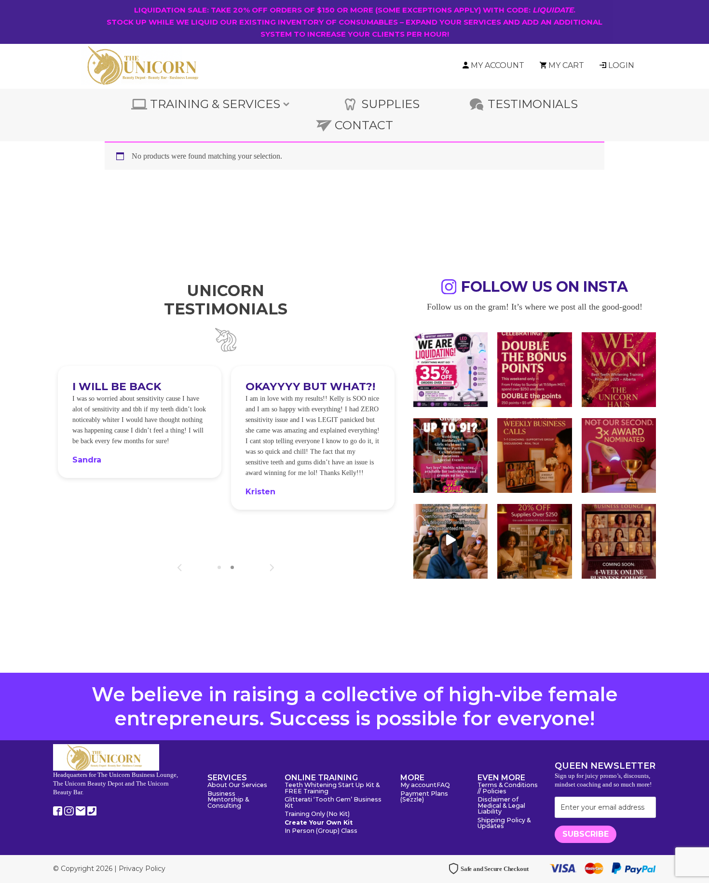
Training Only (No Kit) (317, 814)
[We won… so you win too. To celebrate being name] (534, 368)
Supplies (390, 104)
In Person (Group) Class (321, 831)
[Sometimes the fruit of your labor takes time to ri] (619, 368)
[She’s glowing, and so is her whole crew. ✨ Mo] (450, 454)
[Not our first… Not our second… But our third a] (619, 454)
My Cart (566, 65)
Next (272, 567)
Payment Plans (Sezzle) (424, 797)
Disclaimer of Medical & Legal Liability (501, 806)
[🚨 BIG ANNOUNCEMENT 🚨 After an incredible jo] (450, 368)
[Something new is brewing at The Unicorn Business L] (534, 454)
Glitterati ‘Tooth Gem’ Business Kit (333, 803)
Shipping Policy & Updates (504, 823)
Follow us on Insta (544, 288)
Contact (364, 125)
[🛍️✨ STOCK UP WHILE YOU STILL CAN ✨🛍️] (534, 540)
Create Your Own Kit (319, 823)
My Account (497, 65)
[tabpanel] (139, 421)
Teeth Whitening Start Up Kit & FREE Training (332, 788)
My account (418, 785)
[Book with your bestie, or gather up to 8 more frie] (450, 540)
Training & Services (215, 104)
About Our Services (237, 785)
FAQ (443, 785)
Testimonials (533, 104)
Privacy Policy (142, 868)
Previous (179, 567)
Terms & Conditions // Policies (507, 788)
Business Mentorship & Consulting (228, 800)
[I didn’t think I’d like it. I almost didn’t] (619, 540)
